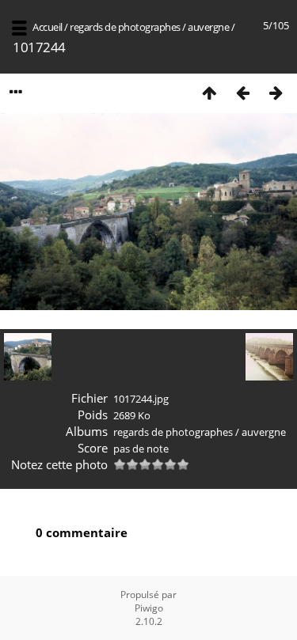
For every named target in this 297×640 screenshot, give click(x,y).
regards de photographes (125, 27)
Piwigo (149, 608)
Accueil (47, 27)
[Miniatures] (209, 92)
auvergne (208, 27)
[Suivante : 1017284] (275, 92)
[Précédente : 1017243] (242, 92)
